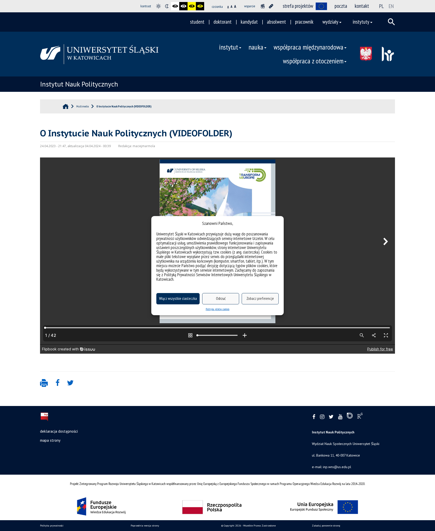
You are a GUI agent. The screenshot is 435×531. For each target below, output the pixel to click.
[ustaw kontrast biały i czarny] (183, 6)
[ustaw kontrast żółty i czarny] (200, 6)
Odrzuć (221, 298)
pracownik (304, 21)
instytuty (361, 21)
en (391, 6)
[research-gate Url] (359, 417)
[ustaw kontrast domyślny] (158, 6)
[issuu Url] (350, 417)
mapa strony (50, 440)
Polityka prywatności (51, 525)
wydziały (330, 21)
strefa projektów (298, 6)
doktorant (222, 21)
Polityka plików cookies (217, 309)
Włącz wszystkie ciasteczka (178, 298)
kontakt (362, 6)
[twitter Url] (331, 417)
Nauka (255, 47)
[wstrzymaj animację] (263, 6)
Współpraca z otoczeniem (313, 60)
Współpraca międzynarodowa (308, 47)
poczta (341, 6)
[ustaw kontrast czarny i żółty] (192, 6)
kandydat (249, 21)
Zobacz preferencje (260, 298)
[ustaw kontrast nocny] (167, 6)
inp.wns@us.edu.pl (337, 467)
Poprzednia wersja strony (145, 525)
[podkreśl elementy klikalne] (271, 6)
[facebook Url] (313, 417)
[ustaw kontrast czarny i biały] (175, 6)
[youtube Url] (340, 417)
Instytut (228, 47)
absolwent (276, 21)
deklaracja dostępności (59, 431)
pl (381, 6)
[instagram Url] (322, 417)
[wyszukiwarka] (391, 21)
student (197, 21)
